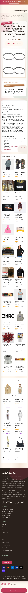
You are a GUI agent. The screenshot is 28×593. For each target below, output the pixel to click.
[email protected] (14, 146)
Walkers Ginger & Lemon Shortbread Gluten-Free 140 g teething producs (7, 302)
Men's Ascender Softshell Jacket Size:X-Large (18, 280)
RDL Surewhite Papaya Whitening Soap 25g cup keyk (19, 236)
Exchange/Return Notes (8, 136)
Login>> (8, 407)
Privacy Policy (5, 542)
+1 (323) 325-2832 (6, 513)
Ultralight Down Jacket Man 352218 (19, 215)
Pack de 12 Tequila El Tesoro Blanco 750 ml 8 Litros (7, 422)
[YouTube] (10, 502)
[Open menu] (2, 6)
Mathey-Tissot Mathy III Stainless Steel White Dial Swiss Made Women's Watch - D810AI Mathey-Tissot (19, 422)
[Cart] (25, 6)
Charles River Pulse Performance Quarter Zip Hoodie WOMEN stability (19, 258)
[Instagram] (7, 502)
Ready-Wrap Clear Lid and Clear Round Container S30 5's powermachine (20, 345)
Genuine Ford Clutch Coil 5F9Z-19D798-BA (7, 280)
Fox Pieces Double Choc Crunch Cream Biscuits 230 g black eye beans (19, 367)
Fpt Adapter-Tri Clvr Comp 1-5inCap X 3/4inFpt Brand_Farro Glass (7, 367)
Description (5, 103)
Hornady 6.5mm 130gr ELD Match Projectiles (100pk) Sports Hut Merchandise (7, 215)
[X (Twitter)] (18, 502)
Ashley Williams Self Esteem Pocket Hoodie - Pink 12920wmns (7, 236)
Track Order (5, 532)
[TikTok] (14, 502)
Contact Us (4, 527)
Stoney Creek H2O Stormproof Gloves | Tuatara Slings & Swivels (19, 171)
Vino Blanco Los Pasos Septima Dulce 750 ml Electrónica (7, 449)
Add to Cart (14, 590)
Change (21, 89)
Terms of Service (6, 545)
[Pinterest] (22, 502)
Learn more (21, 586)
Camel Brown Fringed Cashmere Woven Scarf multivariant (8, 396)
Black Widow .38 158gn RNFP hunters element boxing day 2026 (7, 345)
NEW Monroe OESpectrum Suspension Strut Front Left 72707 (19, 193)
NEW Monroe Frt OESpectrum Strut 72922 (7, 323)
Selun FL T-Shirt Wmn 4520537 (19, 302)
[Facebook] (3, 502)
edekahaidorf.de (20, 10)
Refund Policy (5, 539)
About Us (4, 524)
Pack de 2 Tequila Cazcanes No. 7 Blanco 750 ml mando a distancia (19, 396)
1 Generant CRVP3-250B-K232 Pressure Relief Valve (7, 193)
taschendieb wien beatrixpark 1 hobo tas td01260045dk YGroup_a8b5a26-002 (19, 449)
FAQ (3, 529)
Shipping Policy (5, 548)
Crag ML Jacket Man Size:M (7, 171)
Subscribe (7, 562)
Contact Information (7, 550)
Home (2, 15)
